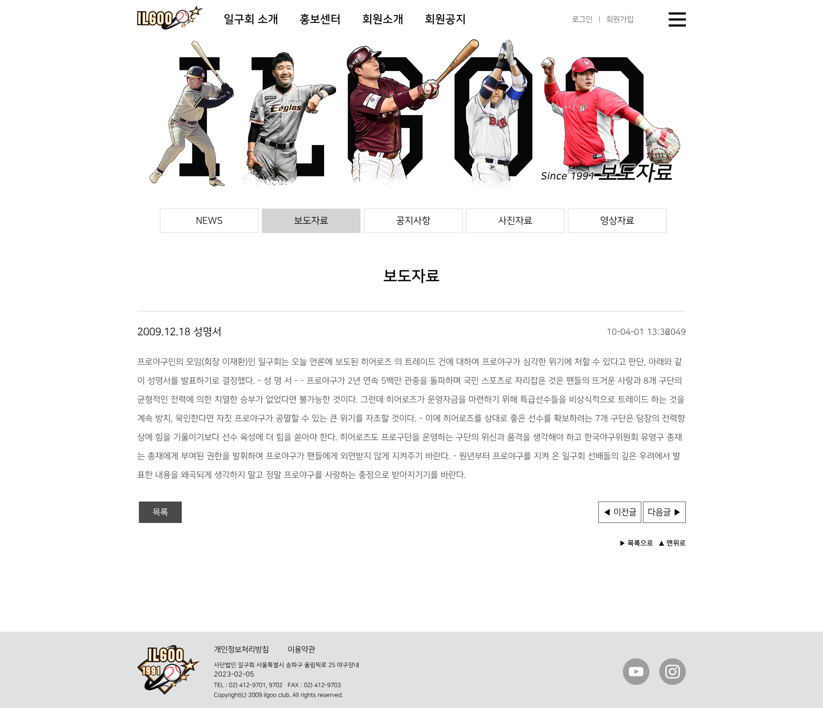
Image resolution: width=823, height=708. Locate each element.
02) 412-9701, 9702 (255, 685)
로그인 (582, 19)
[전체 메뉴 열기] (677, 19)
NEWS (209, 221)
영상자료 (617, 221)
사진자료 (515, 221)
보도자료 (311, 221)
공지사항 (413, 221)
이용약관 (301, 649)
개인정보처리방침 (241, 649)
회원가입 (620, 19)
